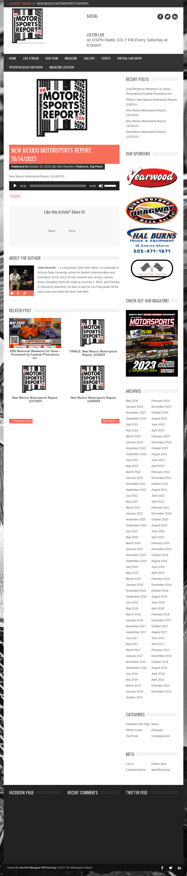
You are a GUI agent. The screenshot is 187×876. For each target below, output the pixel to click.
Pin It (72, 231)
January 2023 (134, 442)
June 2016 (158, 673)
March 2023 (133, 436)
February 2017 (160, 650)
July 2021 (132, 495)
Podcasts (82, 166)
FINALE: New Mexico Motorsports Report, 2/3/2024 (93, 353)
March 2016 (133, 685)
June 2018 (158, 602)
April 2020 (157, 537)
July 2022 (132, 460)
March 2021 (133, 507)
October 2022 (159, 448)
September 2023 (136, 418)
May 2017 (132, 644)
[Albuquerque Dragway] (152, 210)
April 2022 (157, 466)
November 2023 (136, 412)
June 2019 (158, 567)
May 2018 (132, 608)
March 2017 (133, 650)
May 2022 (132, 466)
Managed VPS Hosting (42, 867)
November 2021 (136, 483)
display (15, 196)
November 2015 (161, 691)
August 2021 (159, 489)
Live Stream (31, 58)
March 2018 (133, 614)
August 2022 (159, 454)
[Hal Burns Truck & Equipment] (152, 240)
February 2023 (160, 436)
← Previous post (21, 421)
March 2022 (133, 472)
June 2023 (158, 424)
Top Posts (96, 166)
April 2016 (157, 679)
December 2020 (161, 513)
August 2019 (159, 561)
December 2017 (161, 620)
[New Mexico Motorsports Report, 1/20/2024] (93, 379)
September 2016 (136, 667)
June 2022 (158, 460)
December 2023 (161, 406)
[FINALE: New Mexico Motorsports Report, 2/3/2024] (93, 333)
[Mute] (101, 186)
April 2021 (157, 501)
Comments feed (135, 769)
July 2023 (132, 424)
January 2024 (134, 406)
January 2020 (134, 549)
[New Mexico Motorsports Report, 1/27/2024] (35, 379)
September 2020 (136, 525)
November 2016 (136, 662)
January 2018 (134, 620)
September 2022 (136, 454)
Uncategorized (160, 736)
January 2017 (134, 656)
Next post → (110, 421)
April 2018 (157, 608)
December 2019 (161, 549)
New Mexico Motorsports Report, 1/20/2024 (93, 399)
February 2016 (160, 685)
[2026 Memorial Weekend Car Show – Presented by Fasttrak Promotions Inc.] (35, 333)
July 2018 (132, 602)
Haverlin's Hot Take (138, 724)
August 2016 (159, 667)
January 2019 (134, 584)
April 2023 (157, 430)
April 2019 (157, 572)
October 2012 (134, 697)
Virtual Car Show (129, 58)
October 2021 (159, 483)
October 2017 (159, 626)
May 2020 (132, 537)
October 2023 (159, 412)
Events (106, 58)
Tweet (51, 231)
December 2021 (161, 478)
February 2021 (160, 507)
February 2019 (160, 578)
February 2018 (160, 614)
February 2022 (160, 472)
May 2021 (132, 501)
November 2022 (136, 448)
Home (12, 58)
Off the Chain (134, 730)
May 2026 (132, 400)
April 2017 (157, 644)
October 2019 (159, 555)
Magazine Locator (61, 67)
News (154, 724)
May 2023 (132, 430)
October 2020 (159, 519)
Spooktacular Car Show (26, 67)
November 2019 (136, 555)
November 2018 (136, 590)
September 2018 (136, 596)
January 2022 (134, 478)
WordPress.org (160, 769)
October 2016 (159, 662)
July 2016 (132, 673)
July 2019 (132, 567)
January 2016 (134, 691)
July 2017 (132, 638)
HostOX (24, 867)
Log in (130, 764)
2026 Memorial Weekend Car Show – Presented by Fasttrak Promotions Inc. (35, 354)
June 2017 (158, 638)
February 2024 (160, 400)
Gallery (89, 58)
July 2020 (132, 531)
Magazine (71, 58)
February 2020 (160, 543)
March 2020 (133, 543)
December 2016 (161, 656)
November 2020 (136, 519)
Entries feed (158, 764)
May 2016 (132, 679)
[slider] (110, 185)
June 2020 (158, 531)
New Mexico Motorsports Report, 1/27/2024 (35, 399)
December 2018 (161, 584)
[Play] (15, 186)
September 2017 (136, 632)
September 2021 (136, 489)
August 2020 (159, 525)
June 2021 (158, 495)
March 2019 (133, 578)
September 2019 (136, 561)
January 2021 (134, 513)
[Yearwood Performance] (152, 177)
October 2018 (159, 590)
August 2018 (159, 596)
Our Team (51, 58)
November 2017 (136, 626)
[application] (64, 185)
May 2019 (132, 572)
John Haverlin (47, 267)
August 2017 (159, 632)
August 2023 (159, 418)
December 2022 (161, 442)
